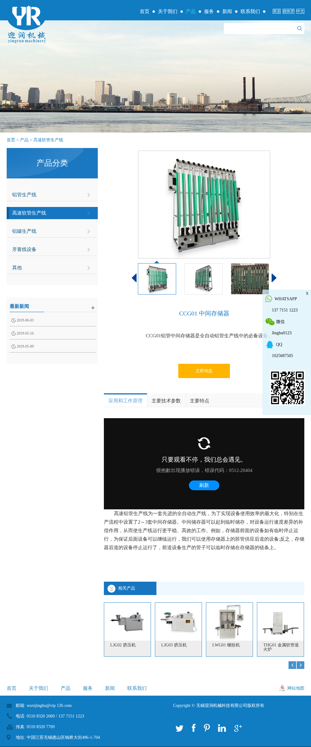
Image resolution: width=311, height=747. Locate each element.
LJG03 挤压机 (174, 645)
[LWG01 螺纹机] (229, 622)
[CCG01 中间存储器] (204, 204)
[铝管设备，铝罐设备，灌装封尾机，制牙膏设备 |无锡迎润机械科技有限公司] (26, 22)
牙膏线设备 (24, 249)
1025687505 (282, 355)
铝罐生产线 (24, 231)
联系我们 (250, 11)
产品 (191, 11)
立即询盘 (204, 371)
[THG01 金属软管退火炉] (280, 622)
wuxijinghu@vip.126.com (49, 705)
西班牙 (288, 11)
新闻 (227, 11)
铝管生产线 (24, 194)
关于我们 (167, 11)
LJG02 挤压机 (123, 645)
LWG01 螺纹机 (226, 645)
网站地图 (295, 688)
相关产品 (126, 588)
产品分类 (52, 163)
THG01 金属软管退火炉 (281, 647)
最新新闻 (19, 306)
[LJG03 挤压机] (178, 622)
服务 (209, 11)
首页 (144, 11)
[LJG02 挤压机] (127, 622)
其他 (17, 267)
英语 (276, 11)
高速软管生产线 (48, 140)
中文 (300, 11)
